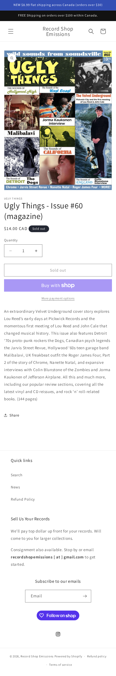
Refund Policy (23, 499)
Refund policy (96, 656)
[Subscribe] (85, 596)
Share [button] (14, 415)
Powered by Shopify (68, 656)
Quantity (11, 240)
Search (17, 474)
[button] (11, 31)
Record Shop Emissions (37, 656)
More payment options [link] (58, 298)
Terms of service (60, 665)
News (15, 487)
